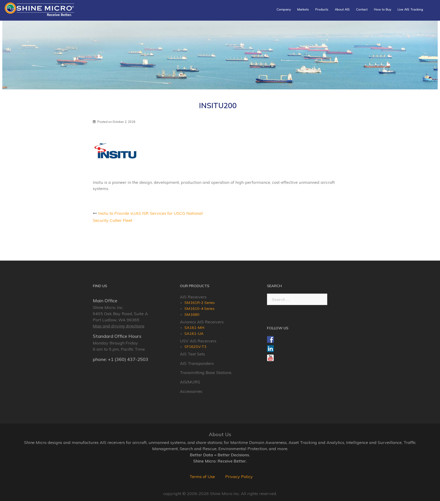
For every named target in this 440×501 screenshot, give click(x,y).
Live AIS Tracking (410, 9)
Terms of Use (202, 476)
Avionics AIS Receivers (202, 322)
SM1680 (191, 314)
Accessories (191, 391)
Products (321, 9)
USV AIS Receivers (198, 341)
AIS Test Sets (192, 354)
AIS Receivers (193, 297)
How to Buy (382, 9)
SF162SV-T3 (195, 346)
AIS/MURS (190, 382)
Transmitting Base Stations (205, 372)
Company (284, 9)
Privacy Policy (239, 476)
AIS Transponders (197, 363)
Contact (362, 9)
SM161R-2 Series (199, 302)
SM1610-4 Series (199, 308)
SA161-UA (194, 333)
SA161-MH (194, 327)
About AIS (342, 9)
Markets (303, 9)
